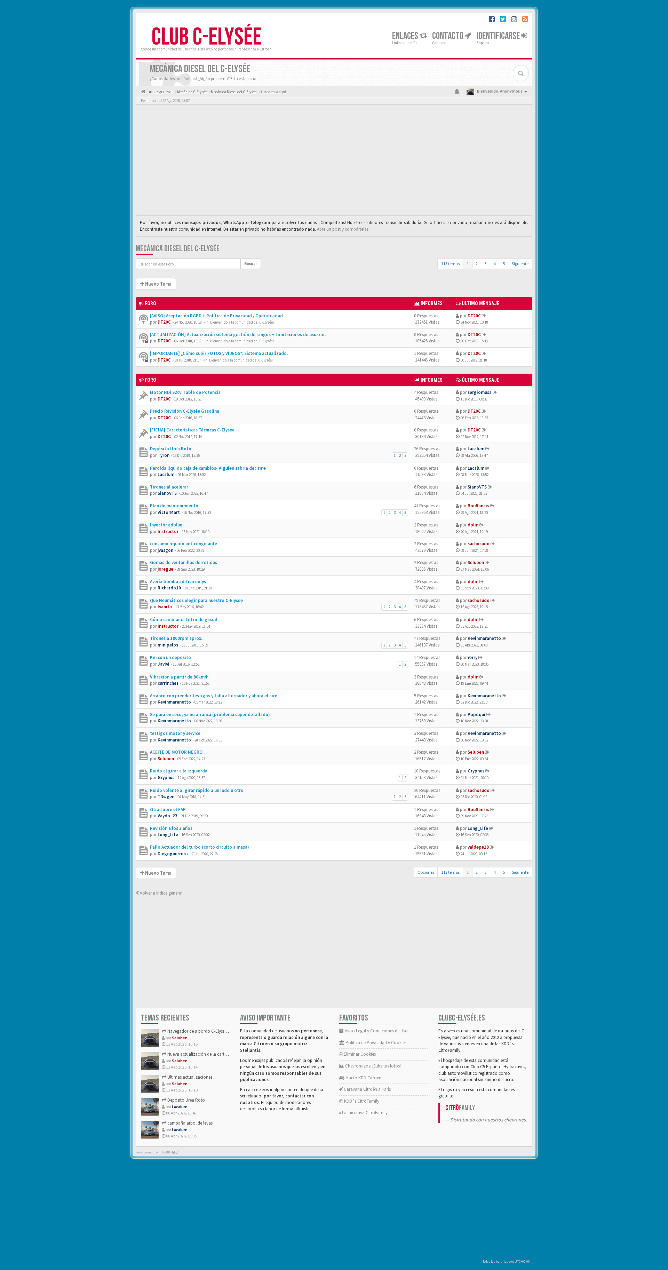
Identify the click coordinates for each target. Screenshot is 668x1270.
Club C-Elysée (207, 37)
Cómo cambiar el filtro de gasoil (183, 619)
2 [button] (477, 263)
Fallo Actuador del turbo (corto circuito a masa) (199, 847)
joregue (165, 569)
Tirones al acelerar (169, 487)
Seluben (476, 562)
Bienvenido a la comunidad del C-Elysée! (242, 322)
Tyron (163, 455)
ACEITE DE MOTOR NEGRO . (177, 752)
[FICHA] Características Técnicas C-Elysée (192, 430)
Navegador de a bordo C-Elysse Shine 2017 (206, 1031)
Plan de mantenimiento (174, 506)
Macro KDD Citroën (362, 1078)
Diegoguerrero (173, 854)
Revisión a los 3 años (171, 828)
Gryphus (166, 777)
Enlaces (406, 36)
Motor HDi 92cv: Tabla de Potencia (185, 392)
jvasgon (165, 550)
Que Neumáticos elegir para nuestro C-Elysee (196, 600)
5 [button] (504, 263)
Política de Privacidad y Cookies (375, 1043)
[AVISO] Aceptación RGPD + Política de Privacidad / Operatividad (216, 316)
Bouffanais (478, 506)
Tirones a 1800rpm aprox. (176, 638)
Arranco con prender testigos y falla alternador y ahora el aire (213, 696)
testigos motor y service (175, 733)
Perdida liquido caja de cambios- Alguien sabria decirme (208, 468)
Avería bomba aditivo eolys (178, 582)
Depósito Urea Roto (170, 449)
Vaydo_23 (167, 816)
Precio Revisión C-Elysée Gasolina (184, 411)
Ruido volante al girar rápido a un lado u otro (197, 790)
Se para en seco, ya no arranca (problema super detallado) (210, 714)
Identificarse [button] (499, 36)
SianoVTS (167, 493)
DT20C (164, 322)
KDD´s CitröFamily (361, 1101)
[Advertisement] (334, 162)
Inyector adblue (166, 525)
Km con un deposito (170, 657)
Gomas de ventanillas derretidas (183, 562)
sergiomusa (480, 392)
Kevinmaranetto (484, 638)
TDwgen (166, 797)
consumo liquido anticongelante (183, 544)
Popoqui (476, 714)
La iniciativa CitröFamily (364, 1113)
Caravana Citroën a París (367, 1089)
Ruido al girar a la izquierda (178, 771)
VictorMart (169, 512)
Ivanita (165, 607)
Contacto (448, 36)
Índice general (159, 92)
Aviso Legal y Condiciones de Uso (376, 1031)
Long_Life (168, 835)
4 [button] (495, 263)
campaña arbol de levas (189, 1123)
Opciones (426, 872)
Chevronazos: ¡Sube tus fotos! (372, 1066)
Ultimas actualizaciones (189, 1077)
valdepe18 (478, 847)
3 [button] (486, 263)
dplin (473, 525)
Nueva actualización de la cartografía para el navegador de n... (226, 1054)
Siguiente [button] (520, 263)
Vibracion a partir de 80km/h (179, 677)
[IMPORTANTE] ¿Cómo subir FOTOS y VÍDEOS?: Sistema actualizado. (219, 353)
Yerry (472, 657)
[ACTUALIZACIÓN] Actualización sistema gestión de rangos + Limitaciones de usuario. (238, 335)
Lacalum (476, 449)
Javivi (163, 664)
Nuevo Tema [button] (158, 284)
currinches (168, 683)
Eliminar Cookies (359, 1054)
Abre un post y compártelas (342, 229)
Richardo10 (169, 588)
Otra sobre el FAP (168, 809)
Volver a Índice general (160, 893)
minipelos (168, 645)
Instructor (168, 531)
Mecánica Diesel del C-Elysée (178, 249)
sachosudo (479, 544)
